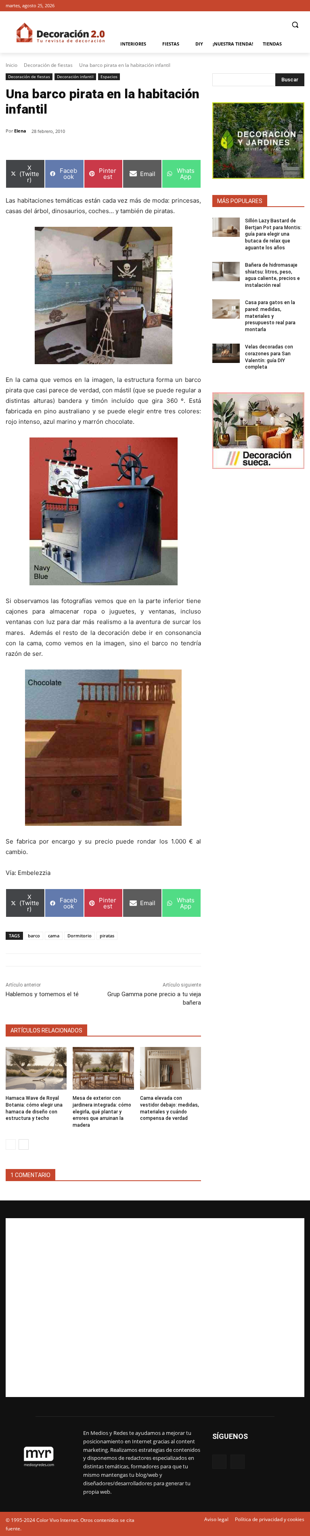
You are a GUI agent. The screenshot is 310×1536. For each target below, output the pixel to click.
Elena (20, 131)
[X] (299, 5)
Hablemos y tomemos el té (42, 994)
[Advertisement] (155, 1307)
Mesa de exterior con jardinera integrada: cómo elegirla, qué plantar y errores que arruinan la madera (102, 1111)
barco (34, 936)
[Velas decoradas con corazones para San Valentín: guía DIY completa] (226, 353)
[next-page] (24, 1144)
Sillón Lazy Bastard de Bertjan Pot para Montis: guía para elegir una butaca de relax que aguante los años (273, 234)
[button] (294, 24)
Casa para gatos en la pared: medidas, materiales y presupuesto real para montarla (270, 316)
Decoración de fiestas (48, 65)
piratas (107, 936)
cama (53, 936)
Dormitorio (79, 936)
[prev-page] (11, 1144)
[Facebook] (288, 5)
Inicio (11, 65)
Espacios (109, 76)
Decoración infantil (75, 76)
